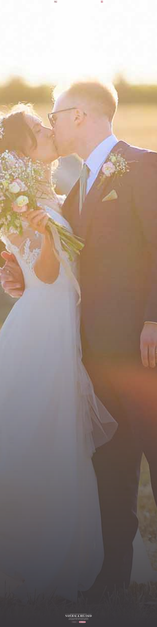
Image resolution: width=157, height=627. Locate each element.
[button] (102, 2)
